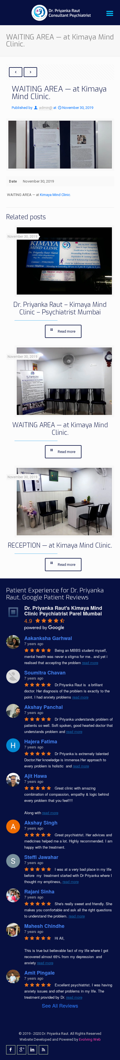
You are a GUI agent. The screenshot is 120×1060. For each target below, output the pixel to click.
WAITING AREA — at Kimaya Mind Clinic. (60, 429)
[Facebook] (11, 1049)
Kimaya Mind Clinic (55, 195)
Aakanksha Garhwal (48, 638)
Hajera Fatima (40, 741)
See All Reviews (60, 1005)
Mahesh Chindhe (44, 926)
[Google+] (22, 1049)
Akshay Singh (40, 822)
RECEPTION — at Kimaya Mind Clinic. (60, 545)
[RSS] (43, 1049)
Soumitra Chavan (45, 672)
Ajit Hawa (35, 775)
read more (90, 662)
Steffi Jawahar (41, 857)
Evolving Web (90, 1039)
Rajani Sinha (39, 891)
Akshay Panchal (43, 707)
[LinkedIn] (32, 1049)
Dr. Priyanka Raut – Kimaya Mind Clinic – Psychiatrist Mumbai (60, 308)
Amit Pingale (39, 972)
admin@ (45, 108)
